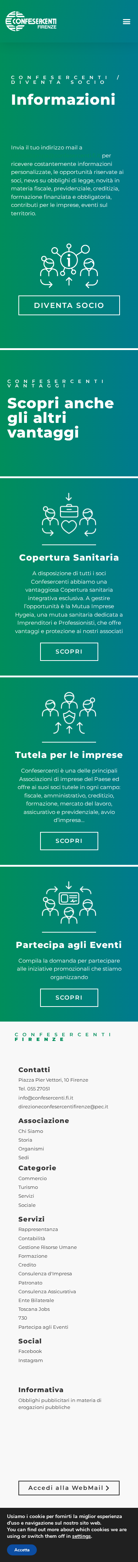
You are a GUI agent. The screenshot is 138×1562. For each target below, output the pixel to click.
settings (81, 1536)
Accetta (21, 1550)
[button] (126, 21)
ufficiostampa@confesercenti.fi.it (55, 155)
